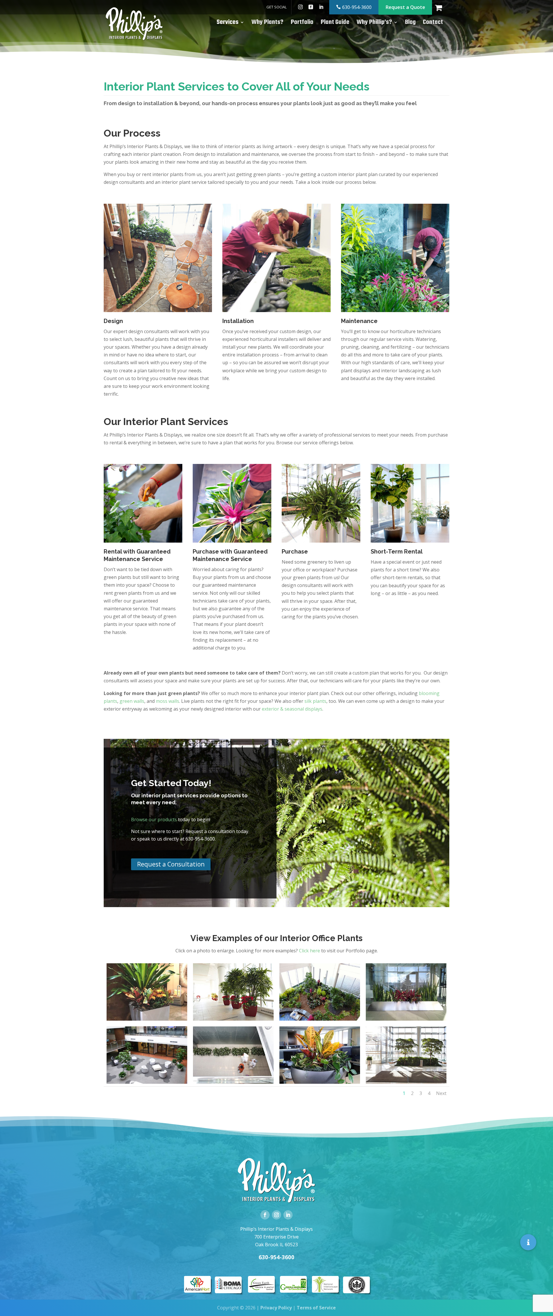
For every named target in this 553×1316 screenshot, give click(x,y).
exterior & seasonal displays (292, 709)
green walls (132, 701)
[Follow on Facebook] (265, 1214)
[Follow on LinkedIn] (288, 1214)
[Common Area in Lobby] (147, 1082)
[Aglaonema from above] (233, 1082)
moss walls (167, 701)
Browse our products (154, 819)
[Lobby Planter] (406, 1019)
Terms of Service (316, 1307)
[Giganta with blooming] (147, 1019)
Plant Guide (335, 23)
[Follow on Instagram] (276, 1214)
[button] (528, 1242)
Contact (433, 23)
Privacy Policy (276, 1307)
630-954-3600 (357, 7)
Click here (309, 950)
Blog (410, 23)
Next (441, 1093)
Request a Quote (405, 7)
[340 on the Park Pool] (233, 1019)
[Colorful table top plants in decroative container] (319, 1082)
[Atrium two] (319, 1019)
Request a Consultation (170, 864)
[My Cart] (442, 7)
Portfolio (302, 23)
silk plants (315, 701)
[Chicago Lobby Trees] (406, 1082)
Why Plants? (267, 23)
